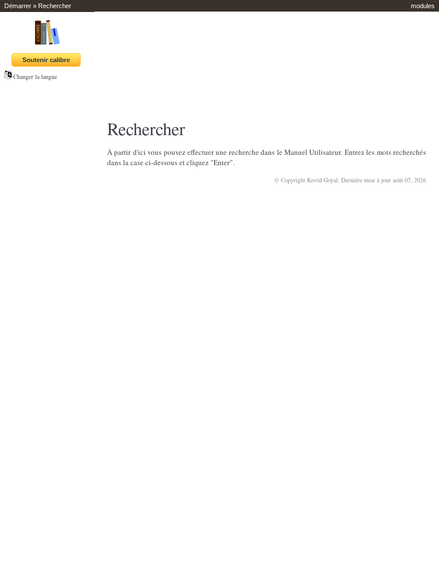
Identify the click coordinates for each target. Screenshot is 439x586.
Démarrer (17, 5)
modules (423, 5)
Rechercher (54, 5)
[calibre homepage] (47, 44)
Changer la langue (34, 76)
